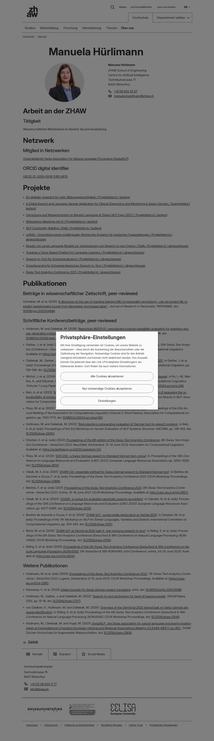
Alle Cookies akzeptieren (107, 376)
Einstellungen (107, 400)
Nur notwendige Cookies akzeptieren (107, 388)
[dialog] (107, 371)
